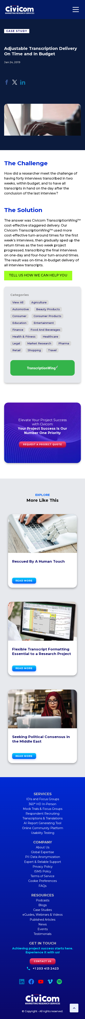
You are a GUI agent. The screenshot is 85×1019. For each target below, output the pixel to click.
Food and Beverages (45, 329)
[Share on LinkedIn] (22, 83)
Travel (52, 350)
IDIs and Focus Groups (42, 799)
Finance (17, 329)
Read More (24, 580)
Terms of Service (42, 876)
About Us (42, 847)
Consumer (19, 316)
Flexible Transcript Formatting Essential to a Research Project (41, 651)
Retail (16, 350)
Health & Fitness (23, 336)
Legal (16, 343)
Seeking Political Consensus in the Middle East (41, 739)
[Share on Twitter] (14, 83)
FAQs (42, 886)
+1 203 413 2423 (46, 968)
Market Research (39, 343)
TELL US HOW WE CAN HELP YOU (38, 275)
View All (17, 302)
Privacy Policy (43, 866)
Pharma (63, 343)
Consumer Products (47, 316)
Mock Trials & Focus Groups (42, 809)
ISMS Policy (42, 871)
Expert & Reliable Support (42, 862)
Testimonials (42, 934)
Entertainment (44, 322)
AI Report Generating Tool (42, 823)
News (42, 924)
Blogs (42, 905)
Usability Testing (42, 833)
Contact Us (42, 961)
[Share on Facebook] (6, 83)
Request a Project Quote (42, 444)
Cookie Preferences (42, 881)
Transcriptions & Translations (42, 818)
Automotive (20, 309)
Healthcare (50, 336)
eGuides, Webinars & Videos (42, 914)
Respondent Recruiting (42, 813)
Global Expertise (42, 852)
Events (43, 929)
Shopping (34, 350)
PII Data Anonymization (42, 857)
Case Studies (42, 910)
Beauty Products (48, 309)
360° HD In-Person (42, 804)
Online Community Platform (42, 828)
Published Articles (42, 919)
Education (19, 322)
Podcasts (42, 900)
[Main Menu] (76, 9)
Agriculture (39, 302)
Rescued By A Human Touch (38, 561)
